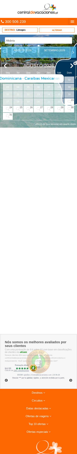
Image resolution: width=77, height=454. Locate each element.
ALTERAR (57, 30)
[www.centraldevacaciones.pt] (38, 8)
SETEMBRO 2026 (54, 50)
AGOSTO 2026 (23, 50)
